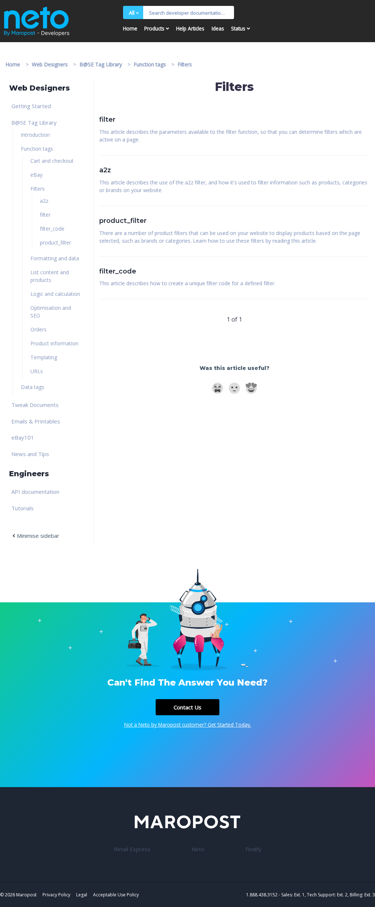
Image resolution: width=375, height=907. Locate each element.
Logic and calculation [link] (55, 293)
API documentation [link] (35, 491)
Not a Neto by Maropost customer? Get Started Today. (187, 724)
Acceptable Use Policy (116, 895)
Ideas (218, 28)
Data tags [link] (32, 386)
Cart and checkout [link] (52, 160)
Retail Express (132, 849)
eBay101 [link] (22, 437)
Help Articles (190, 28)
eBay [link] (36, 174)
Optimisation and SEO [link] (50, 311)
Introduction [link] (35, 134)
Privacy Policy (56, 895)
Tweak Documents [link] (35, 404)
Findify (253, 849)
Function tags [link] (37, 148)
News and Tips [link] (30, 454)
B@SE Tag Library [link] (34, 122)
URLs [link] (36, 371)
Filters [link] (37, 188)
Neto (198, 849)
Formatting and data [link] (54, 258)
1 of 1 (234, 319)
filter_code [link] (52, 228)
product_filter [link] (55, 242)
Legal (81, 895)
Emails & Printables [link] (35, 421)
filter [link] (45, 214)
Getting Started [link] (31, 106)
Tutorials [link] (22, 508)
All (131, 12)
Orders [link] (38, 329)
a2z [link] (44, 200)
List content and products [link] (49, 276)
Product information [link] (54, 343)
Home (130, 28)
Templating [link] (43, 357)
